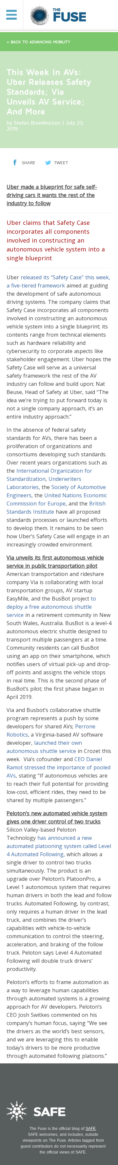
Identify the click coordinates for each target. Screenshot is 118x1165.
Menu (11, 15)
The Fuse (59, 16)
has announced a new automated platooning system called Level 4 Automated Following (59, 846)
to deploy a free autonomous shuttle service (51, 607)
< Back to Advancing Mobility (38, 42)
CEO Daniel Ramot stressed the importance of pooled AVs (58, 767)
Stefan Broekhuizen (37, 123)
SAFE (91, 1128)
